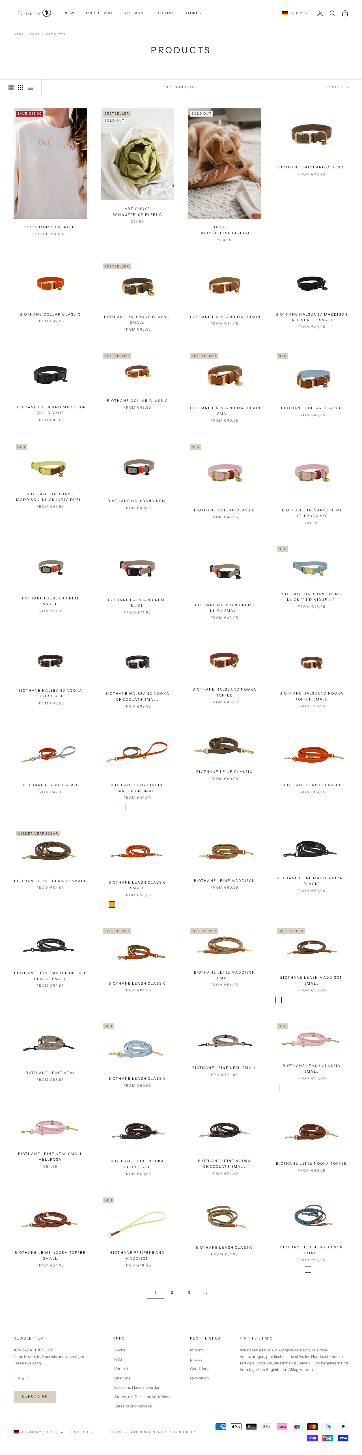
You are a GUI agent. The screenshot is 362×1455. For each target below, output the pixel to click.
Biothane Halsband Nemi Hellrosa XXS (312, 513)
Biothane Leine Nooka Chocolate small (224, 1164)
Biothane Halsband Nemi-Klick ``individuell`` (312, 597)
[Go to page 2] (206, 1292)
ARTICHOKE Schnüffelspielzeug (137, 212)
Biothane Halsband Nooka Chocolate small (137, 696)
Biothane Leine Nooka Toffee (311, 1163)
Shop (35, 34)
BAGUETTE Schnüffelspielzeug (224, 230)
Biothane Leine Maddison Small (224, 975)
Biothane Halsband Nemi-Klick (138, 603)
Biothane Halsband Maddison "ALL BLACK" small (312, 317)
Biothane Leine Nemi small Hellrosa (50, 1157)
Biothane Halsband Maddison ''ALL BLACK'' (50, 410)
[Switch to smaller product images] (20, 87)
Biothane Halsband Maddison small (224, 411)
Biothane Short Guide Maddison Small (137, 788)
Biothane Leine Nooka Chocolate (137, 1164)
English (80, 1432)
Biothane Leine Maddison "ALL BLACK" (311, 881)
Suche (120, 1350)
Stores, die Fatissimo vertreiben (142, 1396)
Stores (193, 13)
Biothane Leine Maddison (224, 880)
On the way (99, 13)
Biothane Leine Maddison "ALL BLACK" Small (50, 976)
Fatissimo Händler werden (137, 1387)
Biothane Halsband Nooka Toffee (225, 692)
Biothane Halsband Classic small (137, 320)
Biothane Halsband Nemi (137, 501)
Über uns (122, 1378)
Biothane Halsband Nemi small (50, 601)
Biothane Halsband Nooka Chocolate (50, 693)
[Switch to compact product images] (30, 87)
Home (19, 34)
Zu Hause (135, 13)
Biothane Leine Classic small (50, 881)
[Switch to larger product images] (11, 87)
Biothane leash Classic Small (138, 885)
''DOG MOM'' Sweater (50, 227)
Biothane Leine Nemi (50, 1073)
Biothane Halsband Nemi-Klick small (225, 608)
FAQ (118, 1359)
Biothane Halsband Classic (311, 167)
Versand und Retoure (133, 1406)
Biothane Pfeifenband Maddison (137, 1255)
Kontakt (121, 1368)
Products (56, 34)
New (69, 13)
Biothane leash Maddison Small (311, 980)
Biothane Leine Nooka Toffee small (50, 1255)
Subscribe (35, 1396)
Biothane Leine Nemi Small (224, 1068)
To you (165, 13)
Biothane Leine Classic (224, 772)
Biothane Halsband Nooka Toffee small (312, 696)
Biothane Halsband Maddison (224, 317)
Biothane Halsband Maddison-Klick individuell (50, 497)
